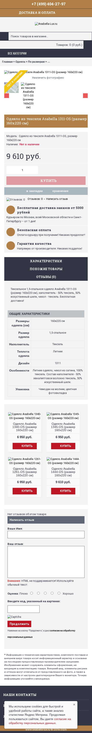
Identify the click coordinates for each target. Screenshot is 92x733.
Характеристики (46, 261)
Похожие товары (46, 269)
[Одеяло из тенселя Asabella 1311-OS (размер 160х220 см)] (46, 72)
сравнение (60, 191)
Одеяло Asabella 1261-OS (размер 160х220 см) (24, 472)
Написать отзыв (57, 198)
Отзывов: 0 (35, 198)
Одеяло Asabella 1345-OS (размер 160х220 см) (63, 427)
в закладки (34, 191)
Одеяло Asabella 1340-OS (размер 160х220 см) (24, 427)
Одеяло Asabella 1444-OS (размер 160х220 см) (63, 472)
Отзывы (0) (46, 277)
